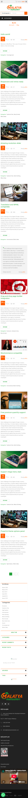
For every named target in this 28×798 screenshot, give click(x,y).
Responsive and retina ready (12, 82)
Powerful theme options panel (13, 531)
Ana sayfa (11, 25)
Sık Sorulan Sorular (5, 740)
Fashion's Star (10, 114)
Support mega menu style (11, 472)
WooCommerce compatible (11, 353)
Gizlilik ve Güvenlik (5, 743)
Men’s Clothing (16, 385)
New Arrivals (17, 114)
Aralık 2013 (4, 596)
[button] (3, 795)
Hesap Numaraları (5, 764)
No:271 (2, 718)
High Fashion (10, 563)
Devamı (5, 51)
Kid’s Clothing (17, 175)
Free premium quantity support (13, 412)
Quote (3, 623)
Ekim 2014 (4, 591)
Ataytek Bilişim (8, 792)
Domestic (9, 331)
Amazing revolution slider (11, 143)
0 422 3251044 (6, 722)
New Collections (6, 621)
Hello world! (5, 34)
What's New (3, 116)
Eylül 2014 (4, 594)
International (10, 239)
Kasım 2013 (5, 598)
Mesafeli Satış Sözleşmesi (7, 745)
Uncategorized (10, 55)
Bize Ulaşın (3, 766)
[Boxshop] (14, 679)
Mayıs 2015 (5, 589)
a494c (25, 39)
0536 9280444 (6, 726)
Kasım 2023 (5, 587)
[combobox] (6, 13)
